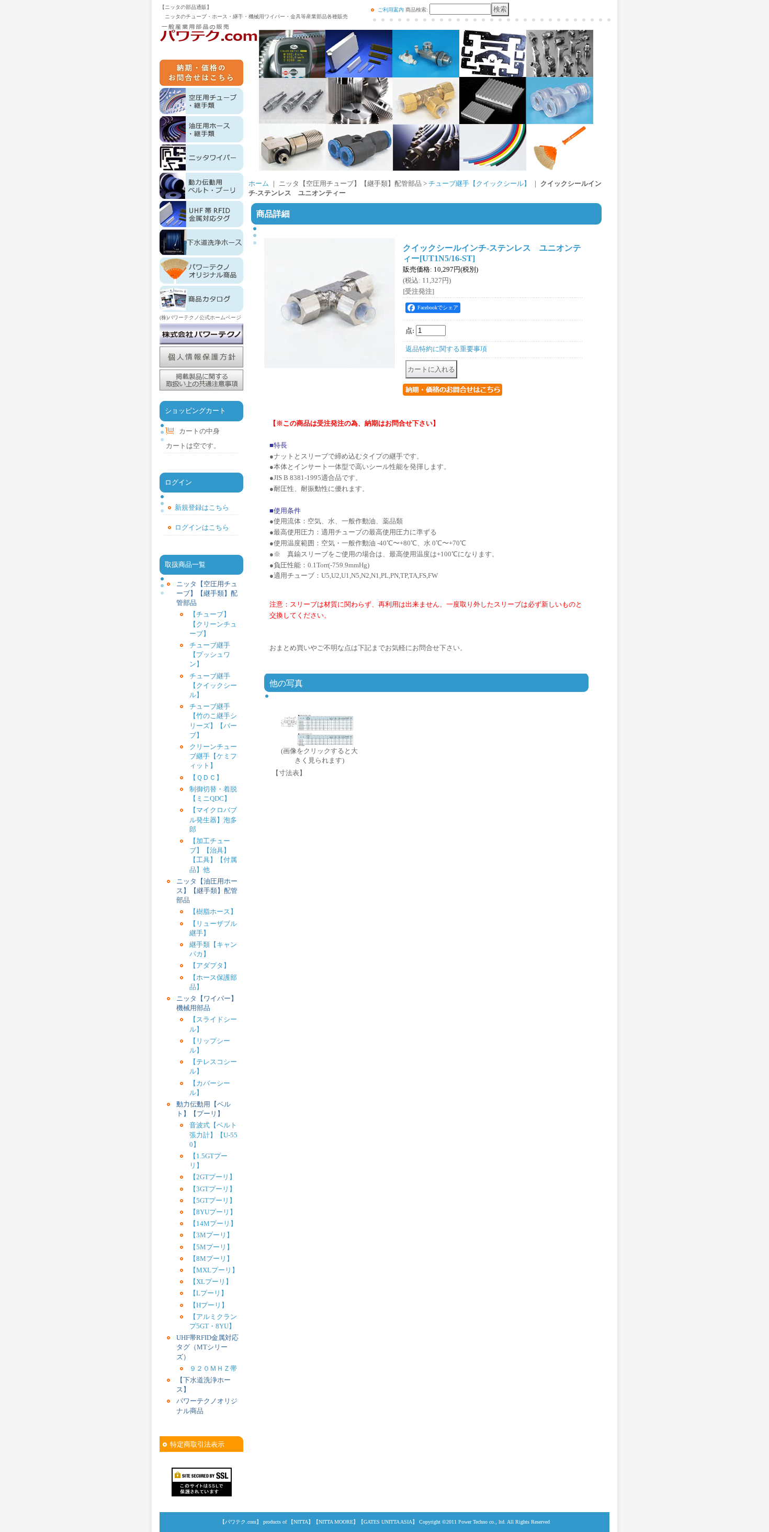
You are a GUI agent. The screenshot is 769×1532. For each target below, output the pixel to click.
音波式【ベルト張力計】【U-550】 (213, 1134)
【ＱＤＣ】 (206, 777)
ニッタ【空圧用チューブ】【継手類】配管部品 (207, 593)
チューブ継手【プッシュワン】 (209, 654)
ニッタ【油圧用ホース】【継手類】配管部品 (207, 890)
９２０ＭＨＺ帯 (213, 1368)
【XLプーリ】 (210, 1281)
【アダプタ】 (209, 965)
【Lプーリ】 (208, 1293)
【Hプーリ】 (208, 1305)
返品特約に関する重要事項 (446, 349)
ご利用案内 (391, 10)
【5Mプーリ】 (211, 1247)
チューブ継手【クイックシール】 (213, 685)
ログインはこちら (202, 527)
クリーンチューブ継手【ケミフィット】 (213, 756)
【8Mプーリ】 (211, 1258)
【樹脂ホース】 (213, 911)
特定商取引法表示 (197, 1444)
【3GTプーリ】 (212, 1189)
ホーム (258, 183)
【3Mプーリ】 (211, 1235)
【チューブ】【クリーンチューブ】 (213, 623)
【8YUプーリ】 (212, 1212)
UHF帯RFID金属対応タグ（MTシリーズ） (207, 1347)
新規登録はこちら (202, 507)
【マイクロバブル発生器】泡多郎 (213, 819)
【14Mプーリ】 (213, 1223)
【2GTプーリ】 (212, 1177)
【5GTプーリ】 (212, 1200)
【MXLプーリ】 (214, 1270)
